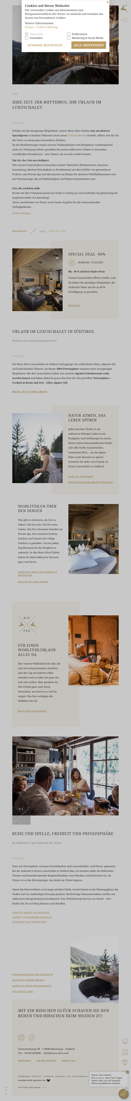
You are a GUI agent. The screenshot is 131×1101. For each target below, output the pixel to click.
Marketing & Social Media (87, 38)
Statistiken (36, 38)
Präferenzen (79, 34)
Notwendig (36, 34)
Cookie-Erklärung (47, 27)
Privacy (29, 27)
